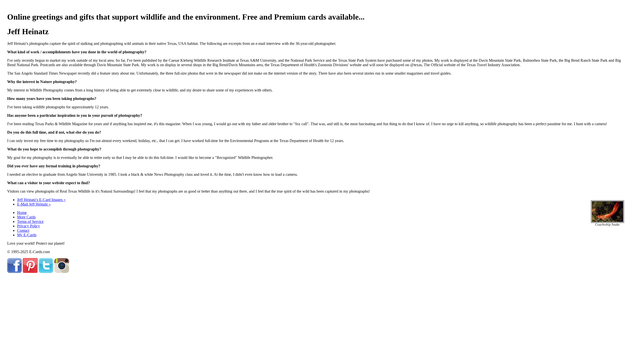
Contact (23, 230)
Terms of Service (30, 221)
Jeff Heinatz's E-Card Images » (41, 200)
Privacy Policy (28, 226)
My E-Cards (26, 235)
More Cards (26, 217)
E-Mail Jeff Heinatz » (34, 204)
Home (22, 212)
